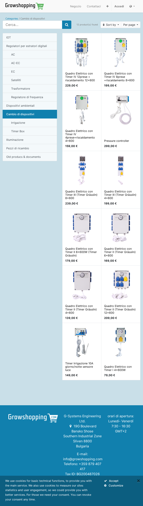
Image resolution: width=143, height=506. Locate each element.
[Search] (66, 25)
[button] (107, 6)
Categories (11, 18)
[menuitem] (75, 6)
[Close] (138, 481)
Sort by (111, 24)
